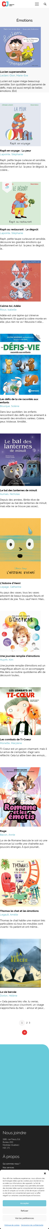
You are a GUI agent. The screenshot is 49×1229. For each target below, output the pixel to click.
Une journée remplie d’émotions (20, 655)
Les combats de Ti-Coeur (15, 739)
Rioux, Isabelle (8, 309)
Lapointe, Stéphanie (11, 154)
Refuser (24, 1211)
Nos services (8, 1167)
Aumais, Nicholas (10, 494)
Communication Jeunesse (8, 4)
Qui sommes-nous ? (11, 1164)
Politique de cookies (12, 1225)
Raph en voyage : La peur (15, 150)
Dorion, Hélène (8, 995)
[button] (45, 1173)
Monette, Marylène (11, 743)
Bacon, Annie (7, 834)
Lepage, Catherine (10, 586)
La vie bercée (8, 991)
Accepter (24, 1203)
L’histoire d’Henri (10, 583)
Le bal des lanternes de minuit (18, 490)
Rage (3, 830)
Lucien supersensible (13, 71)
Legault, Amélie (9, 914)
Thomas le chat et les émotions (19, 910)
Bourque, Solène (9, 406)
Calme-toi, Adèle (10, 305)
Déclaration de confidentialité (32, 1225)
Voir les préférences (24, 1218)
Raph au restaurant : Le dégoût (19, 229)
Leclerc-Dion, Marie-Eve (14, 75)
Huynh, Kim (6, 659)
